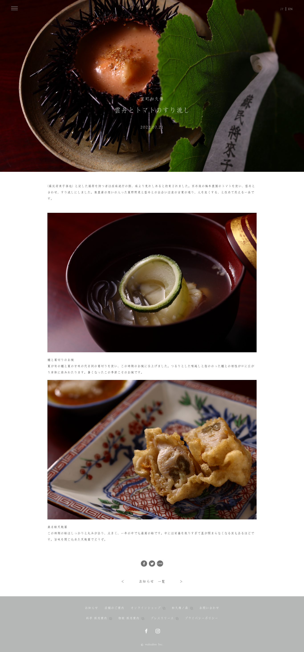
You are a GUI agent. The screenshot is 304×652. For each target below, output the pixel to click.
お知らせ (91, 607)
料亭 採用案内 (96, 618)
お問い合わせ (209, 607)
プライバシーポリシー (201, 618)
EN (290, 8)
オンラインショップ (146, 607)
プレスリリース (162, 618)
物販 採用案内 (129, 618)
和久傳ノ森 (180, 607)
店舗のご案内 (114, 607)
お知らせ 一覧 (152, 581)
